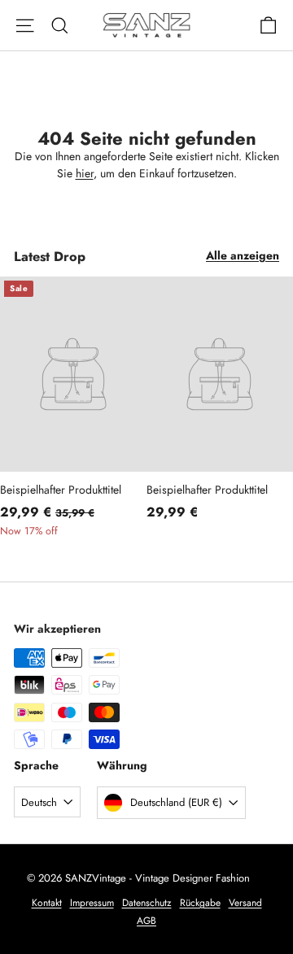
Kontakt (47, 902)
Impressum (92, 902)
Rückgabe (200, 902)
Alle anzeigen (242, 255)
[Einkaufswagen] (268, 26)
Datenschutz (147, 902)
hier (85, 173)
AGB (146, 920)
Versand (245, 902)
